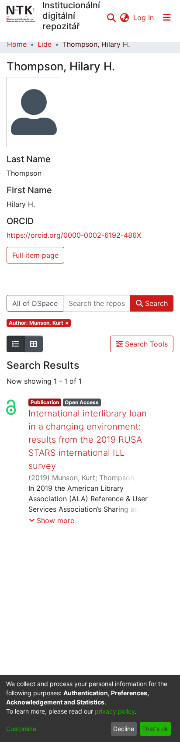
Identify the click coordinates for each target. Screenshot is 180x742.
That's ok (155, 728)
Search (155, 303)
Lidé (45, 44)
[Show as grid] (33, 344)
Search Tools (145, 344)
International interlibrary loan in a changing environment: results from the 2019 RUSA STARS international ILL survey (87, 439)
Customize (21, 728)
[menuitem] (124, 17)
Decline (123, 728)
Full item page (35, 255)
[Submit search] (111, 17)
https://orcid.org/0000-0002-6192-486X (74, 235)
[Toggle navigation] (166, 17)
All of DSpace (35, 303)
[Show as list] (16, 344)
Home (17, 44)
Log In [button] (144, 17)
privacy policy (115, 711)
